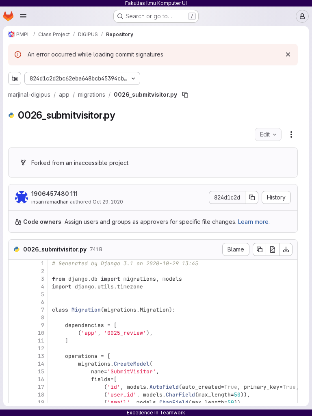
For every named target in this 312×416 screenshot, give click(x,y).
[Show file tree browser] (14, 78)
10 (41, 332)
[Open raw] (272, 249)
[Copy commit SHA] (251, 197)
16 (41, 379)
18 (41, 394)
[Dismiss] (288, 54)
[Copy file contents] (259, 249)
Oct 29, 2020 (108, 202)
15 (41, 371)
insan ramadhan (50, 202)
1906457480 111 (54, 193)
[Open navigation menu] (23, 16)
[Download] (286, 249)
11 (41, 340)
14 (41, 363)
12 (41, 348)
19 (41, 402)
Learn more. (254, 221)
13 (41, 356)
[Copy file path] (185, 94)
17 (41, 387)
